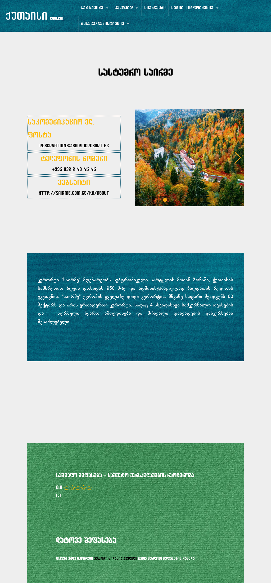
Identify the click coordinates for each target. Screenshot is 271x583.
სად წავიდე (92, 8)
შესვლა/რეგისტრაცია (102, 24)
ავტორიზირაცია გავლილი (115, 559)
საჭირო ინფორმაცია (192, 8)
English (56, 19)
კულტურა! (124, 8)
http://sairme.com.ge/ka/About (74, 193)
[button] (237, 157)
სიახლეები (155, 8)
